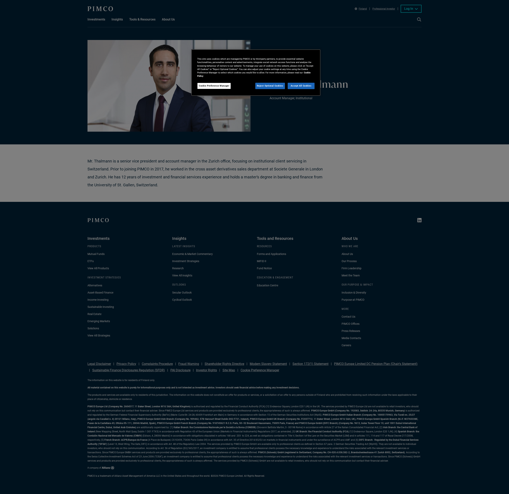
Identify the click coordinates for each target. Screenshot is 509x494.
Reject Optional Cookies (270, 85)
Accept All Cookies (301, 85)
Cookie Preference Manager (214, 85)
